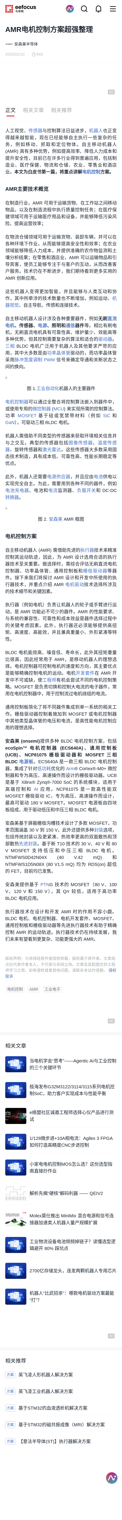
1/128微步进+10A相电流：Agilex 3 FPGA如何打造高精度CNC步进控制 (71, 1142)
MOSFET (27, 415)
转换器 (12, 497)
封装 (98, 830)
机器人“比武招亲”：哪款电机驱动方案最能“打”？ (72, 1297)
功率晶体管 (58, 352)
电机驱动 (74, 584)
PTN (45, 884)
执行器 (87, 550)
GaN (10, 422)
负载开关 (86, 490)
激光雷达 (51, 449)
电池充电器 (17, 490)
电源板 (26, 761)
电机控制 (91, 171)
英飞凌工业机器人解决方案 (45, 1391)
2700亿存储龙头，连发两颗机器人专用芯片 (73, 1270)
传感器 (35, 130)
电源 (42, 325)
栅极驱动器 (95, 570)
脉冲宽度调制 (28, 359)
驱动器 (105, 339)
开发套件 (85, 673)
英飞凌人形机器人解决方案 (45, 1374)
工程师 (49, 680)
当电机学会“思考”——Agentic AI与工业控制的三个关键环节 (73, 1064)
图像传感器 (81, 442)
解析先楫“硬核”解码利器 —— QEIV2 (66, 1193)
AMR (33, 989)
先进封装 (28, 843)
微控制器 (42, 408)
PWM (49, 359)
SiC (106, 415)
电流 (53, 490)
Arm (70, 768)
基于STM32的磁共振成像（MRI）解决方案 (61, 1424)
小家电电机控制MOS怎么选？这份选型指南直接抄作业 (71, 1168)
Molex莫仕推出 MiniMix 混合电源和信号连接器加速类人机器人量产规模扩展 (72, 1219)
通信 (70, 325)
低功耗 (44, 768)
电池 (98, 476)
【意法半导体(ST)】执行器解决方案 (54, 1441)
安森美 (55, 519)
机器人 (96, 130)
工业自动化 (47, 388)
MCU (59, 408)
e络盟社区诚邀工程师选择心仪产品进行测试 (72, 1116)
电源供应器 (58, 476)
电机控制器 (16, 401)
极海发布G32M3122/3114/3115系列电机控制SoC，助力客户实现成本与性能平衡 (72, 1090)
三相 (10, 346)
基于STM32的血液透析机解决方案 (52, 1408)
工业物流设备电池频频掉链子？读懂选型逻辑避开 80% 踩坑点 (73, 1245)
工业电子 (52, 989)
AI (36, 789)
